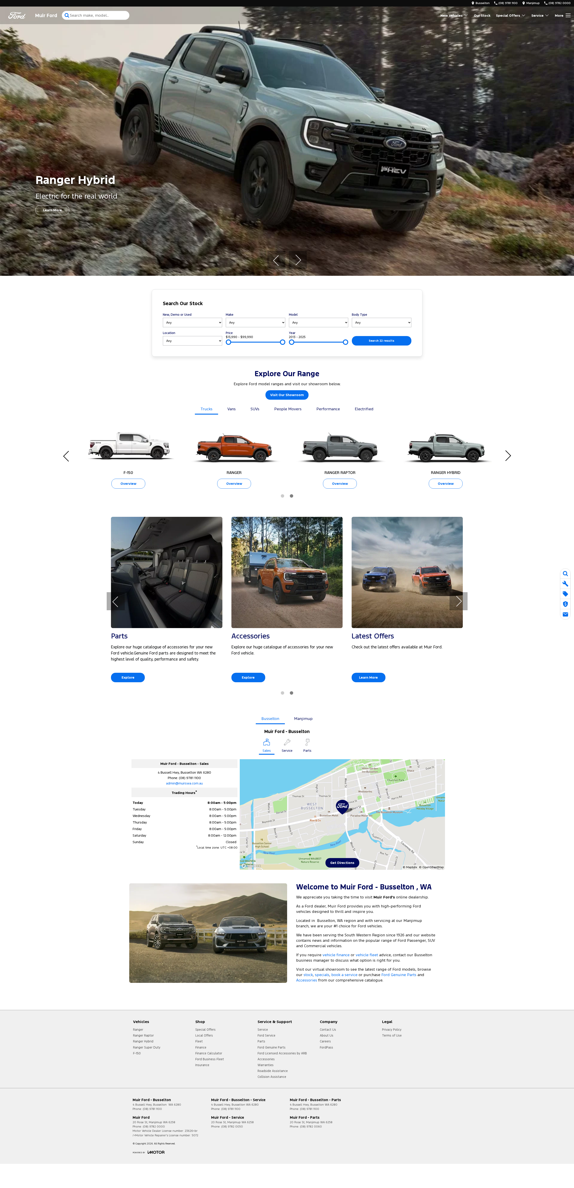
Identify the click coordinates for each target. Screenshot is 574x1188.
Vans (231, 408)
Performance (328, 408)
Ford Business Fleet (209, 1059)
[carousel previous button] (276, 260)
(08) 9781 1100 (190, 778)
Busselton (270, 718)
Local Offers (204, 1035)
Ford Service (266, 1035)
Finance (200, 1047)
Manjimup (303, 718)
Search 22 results (381, 341)
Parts (261, 1041)
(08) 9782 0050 (232, 1126)
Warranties (266, 1065)
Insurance (202, 1065)
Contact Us (328, 1030)
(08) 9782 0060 (311, 1126)
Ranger (138, 1030)
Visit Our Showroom (287, 395)
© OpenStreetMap (431, 867)
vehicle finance (336, 954)
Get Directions (342, 863)
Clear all (403, 304)
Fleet (199, 1041)
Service (537, 15)
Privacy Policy (391, 1030)
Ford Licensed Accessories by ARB (282, 1053)
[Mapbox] (252, 865)
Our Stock (482, 15)
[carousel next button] (298, 260)
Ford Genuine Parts (398, 974)
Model (293, 315)
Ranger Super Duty (146, 1047)
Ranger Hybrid (143, 1041)
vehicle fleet (367, 954)
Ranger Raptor (143, 1035)
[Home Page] (16, 15)
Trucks (206, 408)
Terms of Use (392, 1035)
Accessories (306, 980)
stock (308, 974)
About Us (326, 1035)
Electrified (364, 408)
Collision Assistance (272, 1077)
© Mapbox (410, 867)
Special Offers (508, 15)
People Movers (288, 408)
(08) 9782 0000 (154, 1126)
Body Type (359, 315)
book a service (344, 974)
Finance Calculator (208, 1053)
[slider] (228, 342)
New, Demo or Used (177, 315)
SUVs (255, 408)
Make (229, 315)
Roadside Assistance (273, 1071)
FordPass (326, 1047)
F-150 (137, 1053)
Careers (325, 1041)
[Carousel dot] (282, 496)
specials (322, 974)
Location (169, 333)
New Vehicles (451, 15)
